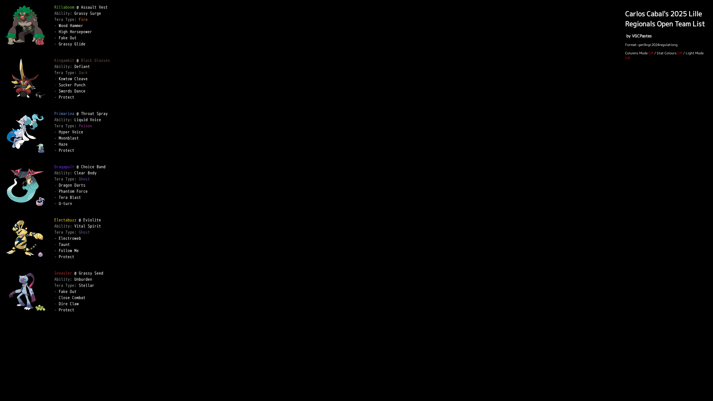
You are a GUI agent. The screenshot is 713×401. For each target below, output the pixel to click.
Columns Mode (636, 53)
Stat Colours (667, 53)
